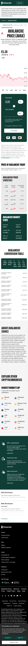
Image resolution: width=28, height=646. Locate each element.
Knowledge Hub (5, 555)
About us (16, 589)
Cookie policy (5, 633)
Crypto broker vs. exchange (8, 562)
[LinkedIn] (14, 596)
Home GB (3, 20)
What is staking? (5, 559)
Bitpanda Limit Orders (6, 572)
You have (8, 98)
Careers (23, 589)
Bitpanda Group (6, 589)
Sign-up (20, 3)
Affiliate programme (6, 547)
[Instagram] (20, 596)
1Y (20, 90)
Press (3, 591)
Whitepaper (4, 518)
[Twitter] (5, 596)
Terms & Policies (22, 601)
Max (24, 90)
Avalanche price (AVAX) (7, 25)
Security (3, 574)
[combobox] (20, 102)
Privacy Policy (12, 601)
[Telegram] (8, 596)
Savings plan (4, 569)
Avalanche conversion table (18, 25)
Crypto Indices (4, 537)
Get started (14, 130)
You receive (9, 109)
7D (7, 90)
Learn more (10, 453)
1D (3, 90)
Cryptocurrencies (5, 535)
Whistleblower (7, 603)
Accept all (7, 637)
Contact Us (9, 605)
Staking (3, 545)
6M (16, 90)
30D (11, 90)
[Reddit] (11, 596)
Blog (18, 591)
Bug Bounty (22, 603)
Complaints (14, 603)
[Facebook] (2, 596)
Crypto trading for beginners (8, 557)
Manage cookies (14, 642)
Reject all (20, 637)
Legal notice (5, 601)
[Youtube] (17, 596)
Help (23, 591)
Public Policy (11, 591)
